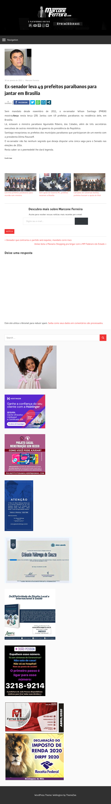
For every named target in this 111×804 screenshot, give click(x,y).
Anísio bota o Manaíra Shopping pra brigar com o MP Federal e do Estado (69, 243)
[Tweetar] (32, 102)
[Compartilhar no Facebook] (22, 102)
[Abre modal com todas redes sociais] (48, 102)
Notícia (9, 231)
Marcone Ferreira (32, 80)
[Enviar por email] (43, 102)
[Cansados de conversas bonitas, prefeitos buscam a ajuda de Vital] (89, 182)
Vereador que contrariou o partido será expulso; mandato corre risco (39, 240)
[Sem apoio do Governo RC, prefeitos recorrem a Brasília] (55, 182)
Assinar (81, 221)
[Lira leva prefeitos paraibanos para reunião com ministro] (20, 182)
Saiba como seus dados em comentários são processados (75, 323)
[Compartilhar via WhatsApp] (38, 102)
